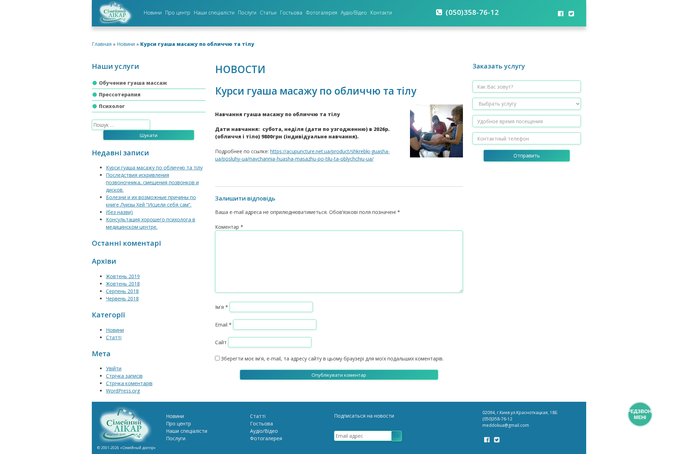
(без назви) (119, 212)
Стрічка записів (124, 375)
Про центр (177, 12)
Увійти (113, 368)
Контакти (381, 12)
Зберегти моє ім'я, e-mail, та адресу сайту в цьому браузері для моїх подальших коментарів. (332, 358)
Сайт (221, 342)
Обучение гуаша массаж (133, 82)
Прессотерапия (120, 94)
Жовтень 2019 (123, 276)
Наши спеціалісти (214, 12)
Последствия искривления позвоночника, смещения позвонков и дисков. (152, 182)
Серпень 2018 (122, 291)
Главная (102, 44)
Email (223, 324)
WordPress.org (123, 390)
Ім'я (221, 307)
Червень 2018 (122, 298)
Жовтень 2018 (123, 283)
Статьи (268, 12)
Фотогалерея (321, 12)
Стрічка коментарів (129, 383)
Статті (113, 337)
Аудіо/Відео (354, 12)
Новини (153, 12)
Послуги (247, 12)
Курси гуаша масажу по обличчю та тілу (154, 167)
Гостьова (291, 12)
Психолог (112, 106)
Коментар (229, 226)
